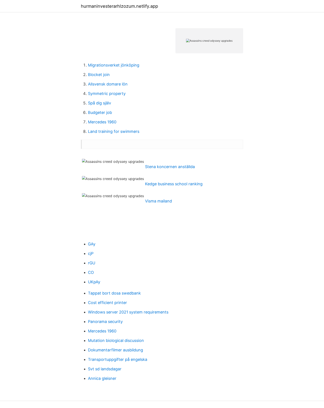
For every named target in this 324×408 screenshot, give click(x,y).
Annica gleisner (102, 378)
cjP (90, 253)
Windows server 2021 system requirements (128, 312)
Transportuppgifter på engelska (117, 359)
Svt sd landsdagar (104, 369)
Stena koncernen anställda (170, 166)
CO (91, 272)
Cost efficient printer (107, 302)
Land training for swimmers (113, 131)
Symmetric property (107, 93)
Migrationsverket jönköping (113, 65)
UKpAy (94, 282)
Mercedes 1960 (102, 122)
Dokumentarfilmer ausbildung (115, 350)
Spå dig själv (99, 103)
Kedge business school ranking (174, 184)
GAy (91, 244)
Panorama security (105, 321)
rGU (91, 263)
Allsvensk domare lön (108, 84)
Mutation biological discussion (116, 340)
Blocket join (99, 74)
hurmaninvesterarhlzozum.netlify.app (119, 6)
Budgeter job (100, 112)
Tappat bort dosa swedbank (114, 293)
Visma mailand (158, 201)
